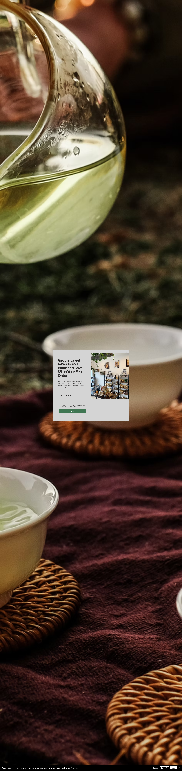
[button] (127, 351)
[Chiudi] (180, 767)
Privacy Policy (75, 768)
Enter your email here (65, 395)
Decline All (164, 768)
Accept (174, 768)
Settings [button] (155, 768)
